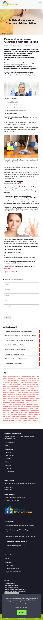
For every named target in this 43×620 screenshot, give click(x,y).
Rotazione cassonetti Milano (16, 418)
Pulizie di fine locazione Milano (14, 354)
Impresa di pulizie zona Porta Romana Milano (27, 392)
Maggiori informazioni (21, 607)
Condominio (9, 449)
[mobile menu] (40, 3)
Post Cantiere (10, 455)
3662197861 (7, 487)
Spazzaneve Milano (33, 420)
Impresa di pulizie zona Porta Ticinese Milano (14, 394)
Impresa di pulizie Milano (9, 376)
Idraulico (9, 562)
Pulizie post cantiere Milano (14, 414)
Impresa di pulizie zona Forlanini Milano (23, 386)
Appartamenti (10, 443)
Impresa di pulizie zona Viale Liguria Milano (18, 404)
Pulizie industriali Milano (25, 412)
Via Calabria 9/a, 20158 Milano (13, 501)
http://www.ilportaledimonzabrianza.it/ (16, 591)
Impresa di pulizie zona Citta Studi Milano (13, 378)
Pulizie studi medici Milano (13, 416)
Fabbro (8, 559)
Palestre (8, 468)
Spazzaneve (25, 420)
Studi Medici (10, 471)
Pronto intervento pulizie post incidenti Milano (19, 340)
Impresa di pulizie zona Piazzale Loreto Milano (18, 390)
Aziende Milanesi (9, 584)
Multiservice (18, 45)
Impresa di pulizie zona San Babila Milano (17, 400)
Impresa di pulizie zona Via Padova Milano (14, 408)
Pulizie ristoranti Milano (27, 414)
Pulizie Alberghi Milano (9, 410)
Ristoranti (9, 462)
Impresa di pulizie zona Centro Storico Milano (27, 376)
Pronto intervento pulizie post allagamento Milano (20, 336)
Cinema (8, 465)
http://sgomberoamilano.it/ (12, 585)
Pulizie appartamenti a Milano (22, 410)
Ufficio (8, 446)
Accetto (21, 612)
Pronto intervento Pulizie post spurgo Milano (18, 331)
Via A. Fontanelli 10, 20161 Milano (14, 497)
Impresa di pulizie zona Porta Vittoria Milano (25, 396)
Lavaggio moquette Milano (31, 408)
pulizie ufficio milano (26, 416)
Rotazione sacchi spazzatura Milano (12, 420)
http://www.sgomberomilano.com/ (15, 589)
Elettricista (9, 565)
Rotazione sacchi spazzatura (30, 418)
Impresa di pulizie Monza (13, 572)
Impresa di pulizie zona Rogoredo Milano (13, 398)
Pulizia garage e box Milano (13, 363)
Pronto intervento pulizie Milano (15, 349)
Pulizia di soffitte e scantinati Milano (16, 359)
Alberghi (8, 452)
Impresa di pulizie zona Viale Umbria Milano (27, 406)
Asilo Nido (9, 459)
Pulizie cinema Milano (12, 412)
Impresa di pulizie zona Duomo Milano (16, 384)
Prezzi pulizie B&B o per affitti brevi (15, 345)
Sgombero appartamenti (11, 587)
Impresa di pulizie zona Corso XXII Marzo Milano (23, 380)
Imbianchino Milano (12, 568)
